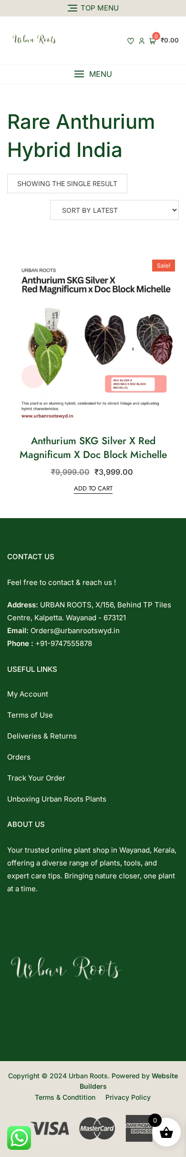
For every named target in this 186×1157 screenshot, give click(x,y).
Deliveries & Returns (42, 735)
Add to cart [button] (93, 488)
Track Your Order (36, 777)
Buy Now (114, 269)
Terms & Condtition (65, 1097)
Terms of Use (30, 714)
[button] (93, 74)
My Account (27, 693)
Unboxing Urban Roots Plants (56, 798)
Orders (19, 756)
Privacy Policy (128, 1097)
